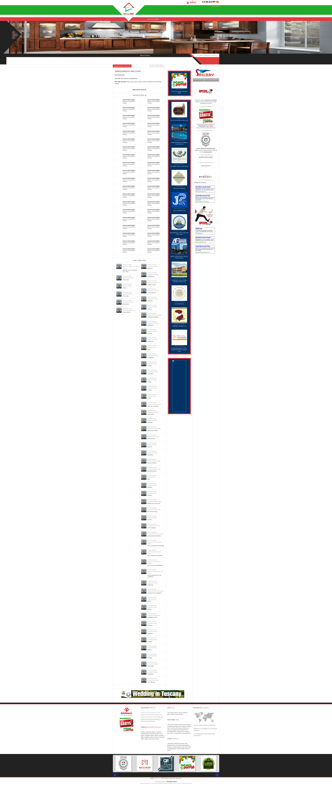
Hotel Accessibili (180, 748)
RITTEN (149, 519)
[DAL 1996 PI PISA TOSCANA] (123, 763)
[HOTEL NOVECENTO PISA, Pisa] (179, 109)
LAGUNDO (150, 374)
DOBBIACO (150, 325)
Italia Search (215, 6)
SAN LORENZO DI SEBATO (154, 555)
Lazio (161, 733)
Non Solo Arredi (153, 19)
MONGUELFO (151, 438)
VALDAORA (150, 666)
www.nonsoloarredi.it (160, 55)
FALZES (149, 333)
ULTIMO (149, 658)
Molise (152, 735)
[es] (217, 1)
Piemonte (161, 735)
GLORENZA (150, 357)
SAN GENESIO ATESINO (154, 536)
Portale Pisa (171, 726)
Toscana (156, 737)
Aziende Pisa (177, 726)
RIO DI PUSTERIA (152, 511)
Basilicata (148, 732)
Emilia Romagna (145, 733)
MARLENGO (150, 414)
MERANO (150, 422)
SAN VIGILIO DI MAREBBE (155, 565)
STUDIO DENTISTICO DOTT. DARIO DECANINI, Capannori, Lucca (179, 350)
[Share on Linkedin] (205, 176)
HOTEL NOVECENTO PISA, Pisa (179, 120)
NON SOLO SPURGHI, (179, 188)
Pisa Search (179, 728)
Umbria (146, 739)
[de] (214, 1)
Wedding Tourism (171, 745)
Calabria (153, 732)
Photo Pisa (183, 726)
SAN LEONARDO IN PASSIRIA (155, 545)
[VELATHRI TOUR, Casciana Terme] (179, 155)
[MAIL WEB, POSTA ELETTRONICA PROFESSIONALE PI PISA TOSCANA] (208, 763)
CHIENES (150, 301)
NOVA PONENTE (152, 471)
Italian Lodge (184, 743)
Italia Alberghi (186, 745)
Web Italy (169, 747)
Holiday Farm (177, 743)
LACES (149, 365)
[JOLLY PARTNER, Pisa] (179, 199)
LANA (149, 398)
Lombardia (147, 735)
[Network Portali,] (179, 80)
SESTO (149, 601)
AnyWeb (152, 778)
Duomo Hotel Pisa (186, 733)
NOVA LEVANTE (151, 463)
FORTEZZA (150, 341)
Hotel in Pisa (186, 728)
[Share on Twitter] (209, 176)
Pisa (169, 712)
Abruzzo (143, 732)
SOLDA (149, 609)
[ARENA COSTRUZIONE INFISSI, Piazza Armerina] (179, 245)
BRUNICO (150, 268)
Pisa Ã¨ (172, 733)
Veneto (157, 739)
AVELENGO (126, 280)
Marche (156, 735)
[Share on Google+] (203, 176)
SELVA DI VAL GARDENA (154, 593)
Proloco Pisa (182, 724)
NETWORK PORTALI (172, 781)
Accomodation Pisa (171, 731)
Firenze (176, 712)
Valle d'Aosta (152, 739)
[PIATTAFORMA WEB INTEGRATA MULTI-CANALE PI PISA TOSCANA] (187, 763)
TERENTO (150, 633)
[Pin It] (207, 176)
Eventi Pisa (188, 724)
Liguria (142, 735)
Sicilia (151, 737)
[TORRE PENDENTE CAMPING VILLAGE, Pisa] (179, 131)
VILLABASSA (151, 682)
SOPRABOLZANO (152, 617)
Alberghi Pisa (176, 729)
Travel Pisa (172, 728)
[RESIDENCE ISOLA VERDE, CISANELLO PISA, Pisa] (179, 269)
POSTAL (149, 495)
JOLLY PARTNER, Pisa (179, 210)
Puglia (142, 737)
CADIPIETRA (151, 276)
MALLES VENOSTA (152, 406)
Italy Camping (185, 747)
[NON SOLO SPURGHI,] (179, 177)
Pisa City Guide (174, 724)
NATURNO (150, 455)
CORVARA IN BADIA (153, 317)
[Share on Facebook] (200, 176)
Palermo (185, 712)
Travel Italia (179, 745)
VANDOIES (150, 674)
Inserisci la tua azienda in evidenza (129, 101)
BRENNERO (126, 304)
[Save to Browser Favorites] (211, 176)
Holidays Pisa (180, 731)
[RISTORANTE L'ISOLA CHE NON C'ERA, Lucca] (179, 221)
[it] (203, 1)
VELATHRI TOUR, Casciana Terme (179, 166)
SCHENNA (150, 585)
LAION (149, 382)
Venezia (180, 712)
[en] (207, 1)
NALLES (149, 446)
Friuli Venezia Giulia (154, 733)
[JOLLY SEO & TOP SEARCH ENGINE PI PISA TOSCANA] (166, 763)
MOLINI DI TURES (152, 430)
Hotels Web (170, 743)
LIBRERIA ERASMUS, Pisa (179, 326)
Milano (168, 714)
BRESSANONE (127, 312)
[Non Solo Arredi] (128, 8)
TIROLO (149, 649)
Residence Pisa (183, 729)
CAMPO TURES (151, 284)
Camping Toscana (176, 747)
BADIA (124, 288)
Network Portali (214, 16)
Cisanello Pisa (177, 733)
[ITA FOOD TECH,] (179, 293)
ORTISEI (149, 487)
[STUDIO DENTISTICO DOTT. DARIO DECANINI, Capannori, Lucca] (179, 337)
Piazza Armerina (179, 714)
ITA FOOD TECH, (179, 304)
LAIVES (149, 390)
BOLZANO (125, 296)
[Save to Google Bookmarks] (201, 176)
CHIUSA (149, 309)
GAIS (148, 349)
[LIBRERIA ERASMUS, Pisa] (179, 315)
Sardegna (147, 737)
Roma (172, 712)
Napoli (172, 714)
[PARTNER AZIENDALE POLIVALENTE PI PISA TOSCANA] (145, 763)
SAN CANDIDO (151, 528)
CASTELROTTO (151, 292)
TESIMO (149, 641)
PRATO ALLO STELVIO (153, 503)
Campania (158, 732)
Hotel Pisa (169, 729)
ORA (148, 479)
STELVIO (150, 625)
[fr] (210, 1)
